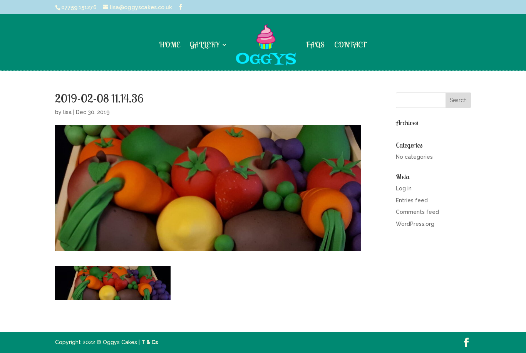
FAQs (315, 45)
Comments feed (417, 212)
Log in (404, 188)
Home (169, 45)
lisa (67, 112)
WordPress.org (415, 224)
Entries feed (412, 200)
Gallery (204, 45)
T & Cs (149, 342)
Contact (350, 45)
